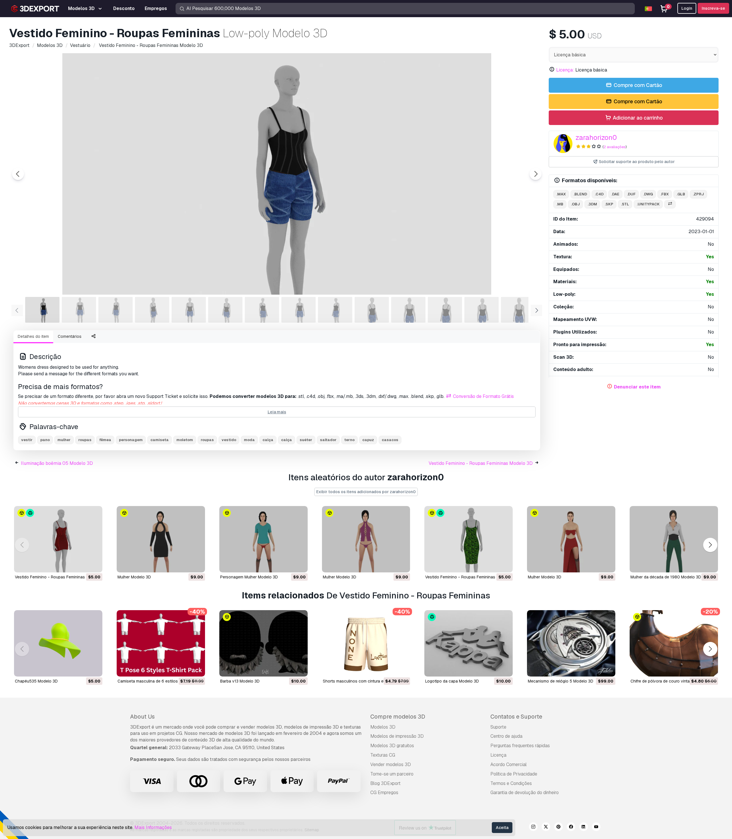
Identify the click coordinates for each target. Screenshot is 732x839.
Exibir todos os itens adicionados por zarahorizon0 (366, 491)
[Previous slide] (18, 174)
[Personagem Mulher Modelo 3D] (263, 539)
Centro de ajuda (506, 736)
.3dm (592, 204)
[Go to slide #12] (445, 310)
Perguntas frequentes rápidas (520, 746)
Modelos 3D (382, 727)
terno (349, 439)
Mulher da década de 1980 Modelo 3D (665, 577)
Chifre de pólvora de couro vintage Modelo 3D (672, 681)
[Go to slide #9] (335, 310)
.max (561, 194)
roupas (85, 439)
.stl (625, 204)
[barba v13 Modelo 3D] (263, 643)
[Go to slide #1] (42, 310)
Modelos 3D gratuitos (392, 746)
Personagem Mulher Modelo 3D (249, 577)
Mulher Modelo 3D (134, 577)
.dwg (648, 194)
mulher (64, 439)
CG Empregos (384, 793)
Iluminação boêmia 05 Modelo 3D (57, 463)
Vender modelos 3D (390, 764)
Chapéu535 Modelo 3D (36, 681)
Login (686, 8)
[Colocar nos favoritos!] (94, 564)
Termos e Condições (511, 783)
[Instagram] (533, 827)
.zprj (698, 194)
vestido (229, 439)
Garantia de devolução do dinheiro (524, 793)
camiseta (159, 439)
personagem (131, 439)
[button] (710, 545)
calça (267, 439)
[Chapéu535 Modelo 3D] (58, 643)
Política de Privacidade (513, 774)
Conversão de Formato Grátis (483, 396)
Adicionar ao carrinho (637, 117)
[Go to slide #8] (298, 310)
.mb (559, 204)
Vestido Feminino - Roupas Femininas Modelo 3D (481, 463)
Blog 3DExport (385, 783)
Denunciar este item (637, 387)
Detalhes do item (33, 336)
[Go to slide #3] (115, 310)
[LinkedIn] (583, 827)
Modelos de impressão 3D (397, 736)
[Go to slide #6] (225, 310)
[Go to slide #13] (481, 310)
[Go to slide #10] (372, 310)
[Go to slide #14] (518, 310)
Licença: (565, 70)
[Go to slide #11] (408, 310)
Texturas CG (382, 755)
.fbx (665, 194)
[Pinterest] (558, 827)
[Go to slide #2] (79, 310)
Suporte (498, 727)
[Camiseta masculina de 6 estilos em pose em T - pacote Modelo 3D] (161, 643)
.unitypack (648, 204)
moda (249, 439)
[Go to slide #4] (152, 310)
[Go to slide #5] (189, 310)
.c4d (599, 194)
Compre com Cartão (637, 85)
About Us (142, 716)
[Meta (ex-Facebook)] (571, 827)
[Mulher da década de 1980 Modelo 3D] (674, 539)
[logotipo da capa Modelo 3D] (468, 643)
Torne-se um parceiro (391, 774)
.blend (580, 194)
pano (45, 439)
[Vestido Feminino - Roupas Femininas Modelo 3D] (58, 539)
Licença (498, 755)
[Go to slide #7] (262, 310)
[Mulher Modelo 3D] (161, 539)
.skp (609, 204)
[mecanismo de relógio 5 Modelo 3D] (571, 643)
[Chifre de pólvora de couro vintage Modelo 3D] (674, 643)
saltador (328, 439)
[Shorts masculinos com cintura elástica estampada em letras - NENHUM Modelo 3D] (366, 643)
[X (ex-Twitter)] (546, 827)
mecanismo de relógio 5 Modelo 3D (560, 681)
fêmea (105, 439)
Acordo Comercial (508, 764)
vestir (27, 439)
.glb (681, 194)
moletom (184, 439)
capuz (368, 439)
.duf (631, 194)
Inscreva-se (713, 8)
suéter (306, 439)
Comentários (69, 336)
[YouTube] (596, 827)
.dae (615, 194)
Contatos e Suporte (516, 716)
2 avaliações (615, 146)
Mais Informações (153, 827)
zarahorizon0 (596, 137)
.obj (575, 204)
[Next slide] (536, 174)
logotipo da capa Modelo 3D (452, 681)
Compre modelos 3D (397, 716)
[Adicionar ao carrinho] (82, 564)
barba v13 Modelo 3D (240, 681)
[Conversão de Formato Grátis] (670, 204)
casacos (390, 439)
